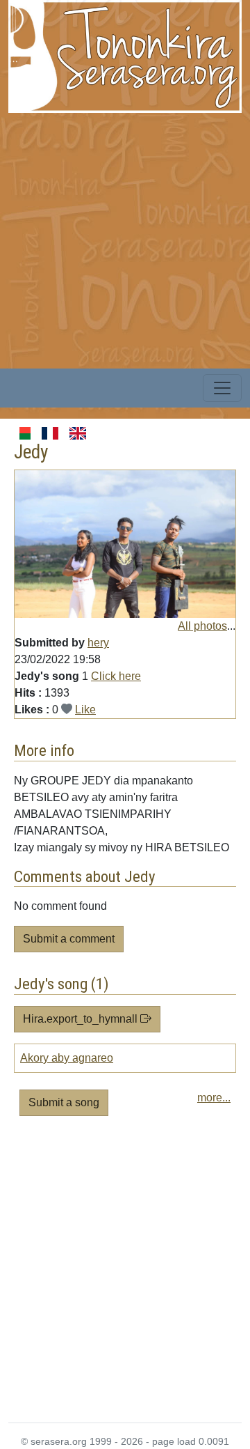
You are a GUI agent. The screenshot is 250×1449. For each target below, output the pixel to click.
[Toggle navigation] (222, 388)
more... (214, 1097)
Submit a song (63, 1102)
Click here (116, 676)
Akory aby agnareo (66, 1058)
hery (98, 643)
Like (85, 709)
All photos (202, 626)
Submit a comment (69, 939)
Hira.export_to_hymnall (81, 1019)
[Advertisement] (125, 238)
